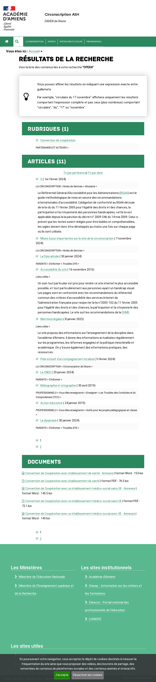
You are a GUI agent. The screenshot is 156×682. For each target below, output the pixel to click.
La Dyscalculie (49, 256)
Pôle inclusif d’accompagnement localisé (67, 359)
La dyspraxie (48, 420)
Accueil (34, 51)
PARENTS (51, 42)
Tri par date (95, 172)
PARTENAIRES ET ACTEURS (71, 42)
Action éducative (51, 403)
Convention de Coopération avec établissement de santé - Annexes (69, 473)
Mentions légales (51, 319)
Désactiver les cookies (87, 675)
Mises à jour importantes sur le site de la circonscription (77, 238)
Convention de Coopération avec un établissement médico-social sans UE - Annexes (80, 488)
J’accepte (61, 675)
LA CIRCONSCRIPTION (34, 42)
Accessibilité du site (53, 269)
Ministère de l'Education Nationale (42, 577)
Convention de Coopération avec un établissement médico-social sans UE (73, 501)
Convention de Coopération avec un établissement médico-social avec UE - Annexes (80, 513)
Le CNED (45, 372)
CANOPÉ (95, 619)
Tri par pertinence (75, 172)
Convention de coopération (58, 140)
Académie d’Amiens (102, 577)
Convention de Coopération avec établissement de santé (62, 481)
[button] (18, 42)
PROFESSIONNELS (93, 42)
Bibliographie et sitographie (58, 385)
